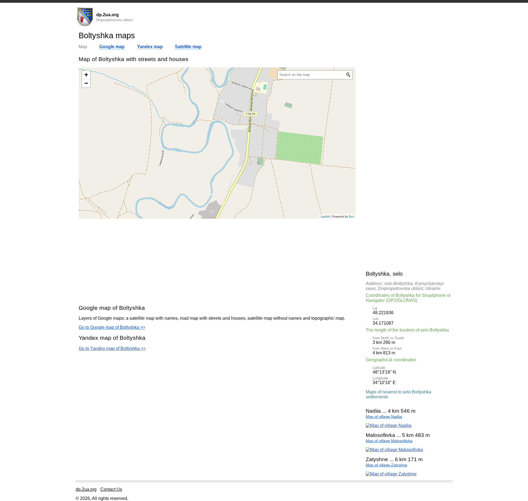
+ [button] (86, 74)
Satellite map (188, 46)
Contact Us (111, 489)
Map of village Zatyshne (386, 465)
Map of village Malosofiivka (389, 441)
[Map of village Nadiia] (388, 425)
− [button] (86, 83)
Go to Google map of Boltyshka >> (112, 327)
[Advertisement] (217, 261)
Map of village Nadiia (384, 417)
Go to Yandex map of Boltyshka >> (112, 348)
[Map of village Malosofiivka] (394, 449)
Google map (112, 46)
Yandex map (150, 46)
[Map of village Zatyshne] (391, 474)
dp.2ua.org (86, 489)
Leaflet (325, 216)
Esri (351, 216)
